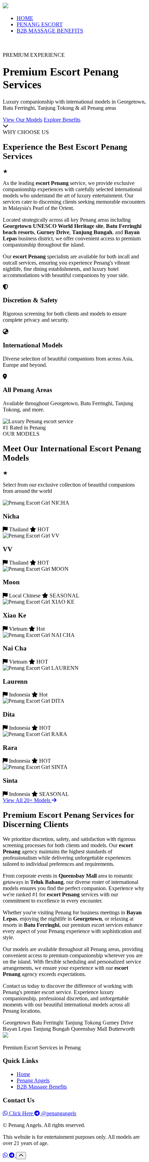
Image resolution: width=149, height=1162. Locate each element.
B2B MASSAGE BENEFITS (50, 31)
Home (23, 1074)
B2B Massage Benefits (42, 1087)
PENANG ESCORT (40, 24)
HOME (25, 18)
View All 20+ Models (27, 800)
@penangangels (58, 1113)
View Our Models (22, 120)
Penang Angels (33, 1080)
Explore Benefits (62, 120)
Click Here (21, 1113)
